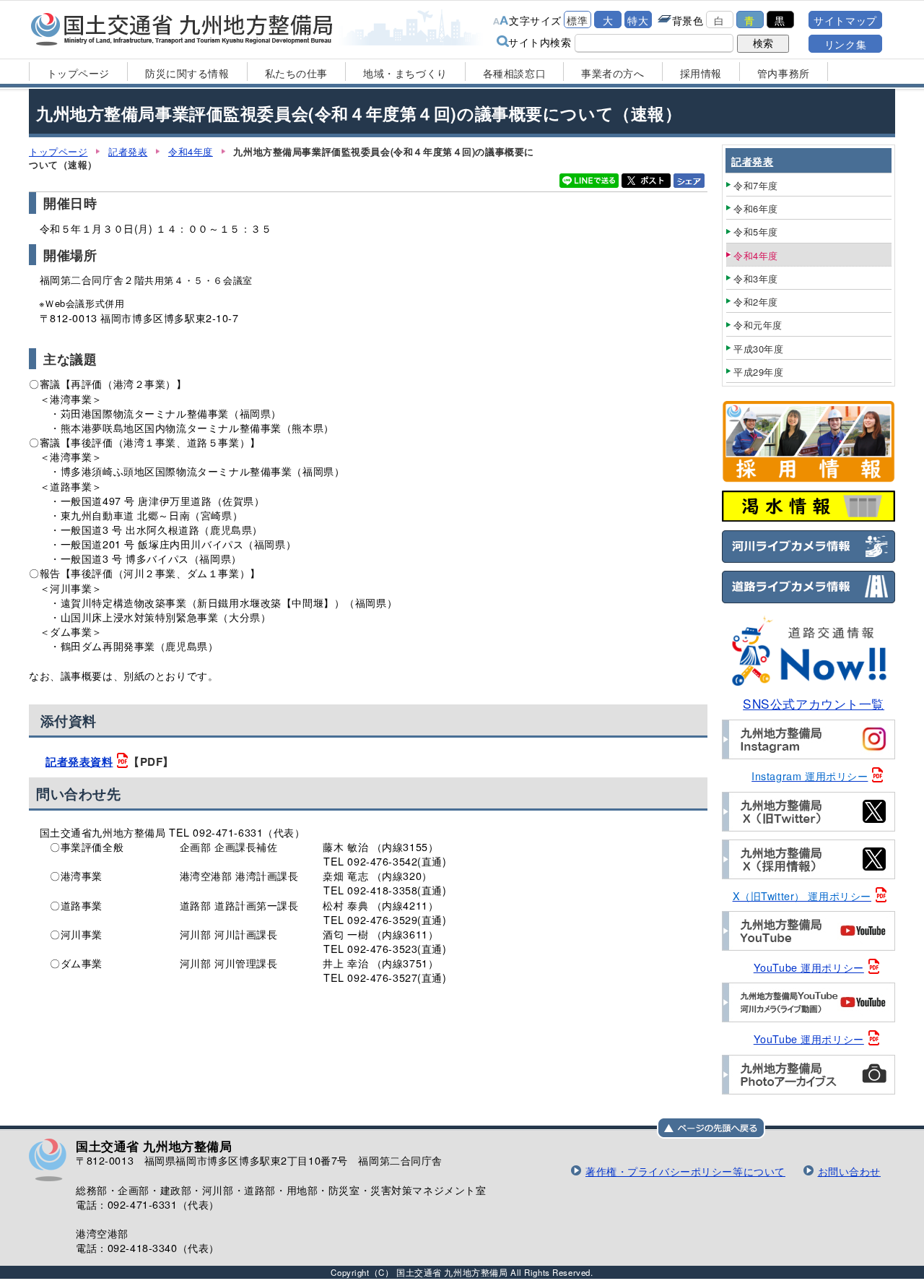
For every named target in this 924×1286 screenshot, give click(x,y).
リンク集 (845, 43)
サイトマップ (845, 19)
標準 (577, 19)
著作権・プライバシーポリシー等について (685, 1170)
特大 (637, 19)
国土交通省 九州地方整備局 (182, 29)
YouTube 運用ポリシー (809, 967)
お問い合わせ (849, 1170)
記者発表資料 (79, 761)
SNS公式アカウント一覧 (813, 703)
